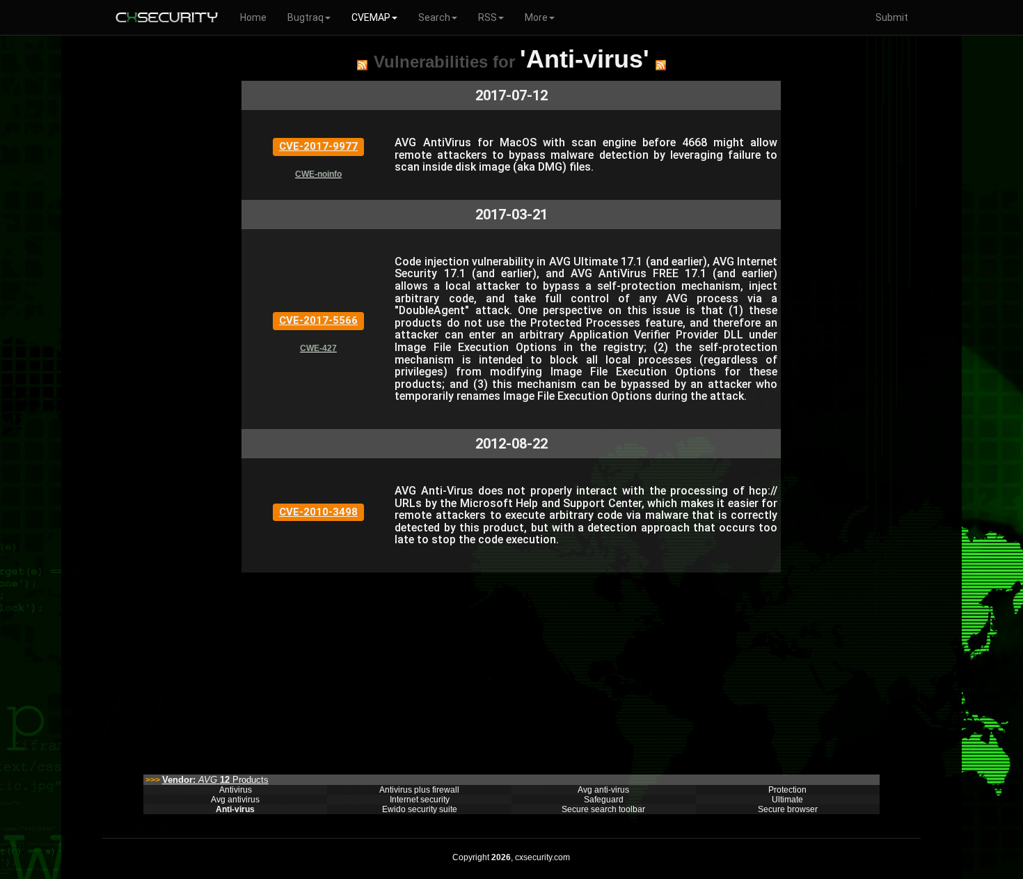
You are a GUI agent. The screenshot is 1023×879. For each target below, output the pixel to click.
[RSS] (362, 65)
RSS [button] (487, 17)
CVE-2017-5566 (318, 320)
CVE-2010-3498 (318, 512)
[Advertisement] (511, 670)
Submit (891, 17)
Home (253, 17)
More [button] (536, 17)
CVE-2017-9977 (318, 146)
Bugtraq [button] (305, 17)
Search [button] (434, 17)
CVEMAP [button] (370, 17)
